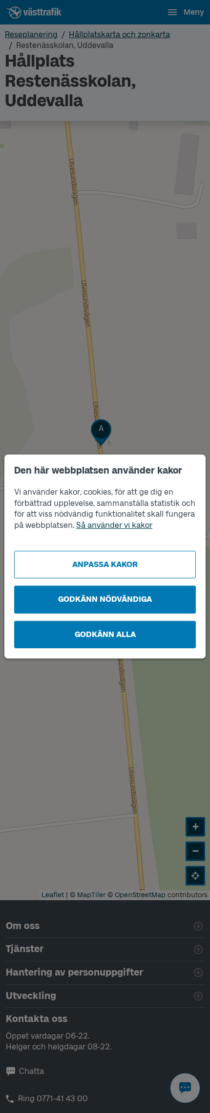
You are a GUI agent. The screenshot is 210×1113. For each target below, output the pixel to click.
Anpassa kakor (105, 564)
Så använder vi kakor (114, 525)
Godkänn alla (105, 634)
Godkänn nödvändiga (105, 599)
